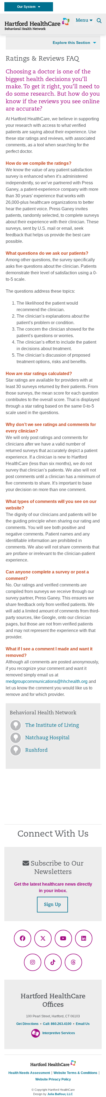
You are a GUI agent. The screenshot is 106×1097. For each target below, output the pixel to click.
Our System (27, 7)
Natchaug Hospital (47, 738)
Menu (83, 20)
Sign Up (52, 905)
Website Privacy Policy (53, 1079)
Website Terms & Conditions (75, 1073)
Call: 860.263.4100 (57, 1024)
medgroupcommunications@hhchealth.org (47, 681)
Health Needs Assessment (29, 1073)
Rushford (36, 750)
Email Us (83, 1024)
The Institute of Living (52, 725)
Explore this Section (71, 42)
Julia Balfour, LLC (60, 1094)
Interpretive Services (58, 1033)
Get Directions (27, 1024)
